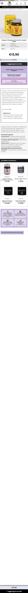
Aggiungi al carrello (15, 64)
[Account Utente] (16, 4)
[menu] (2, 4)
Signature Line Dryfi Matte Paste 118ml (7, 201)
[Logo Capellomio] (9, 3)
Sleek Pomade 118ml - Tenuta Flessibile (20, 201)
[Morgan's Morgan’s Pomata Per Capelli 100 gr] (14, 24)
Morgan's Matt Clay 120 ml (21, 179)
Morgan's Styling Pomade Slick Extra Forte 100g (7, 180)
